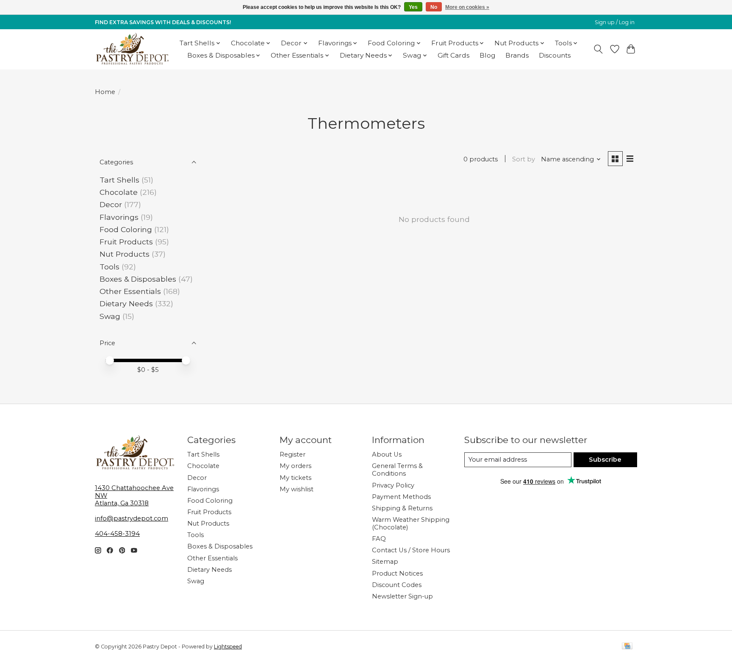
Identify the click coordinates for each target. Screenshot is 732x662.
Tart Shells (119, 179)
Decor (111, 204)
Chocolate (119, 192)
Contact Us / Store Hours (411, 550)
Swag (110, 316)
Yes (413, 7)
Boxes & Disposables (138, 278)
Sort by (523, 159)
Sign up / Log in (615, 22)
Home (105, 92)
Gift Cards (453, 55)
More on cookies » (467, 7)
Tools (109, 266)
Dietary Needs (126, 303)
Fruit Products (126, 241)
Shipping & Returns (402, 508)
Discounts (555, 55)
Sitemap (385, 561)
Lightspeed (228, 646)
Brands (517, 55)
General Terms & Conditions (397, 469)
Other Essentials (130, 291)
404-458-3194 (117, 533)
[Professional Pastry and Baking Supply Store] (132, 49)
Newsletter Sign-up (402, 596)
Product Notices (397, 573)
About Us (387, 454)
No (433, 7)
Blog (487, 55)
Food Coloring (126, 229)
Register (292, 454)
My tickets (295, 478)
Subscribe (605, 459)
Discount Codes (396, 585)
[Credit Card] (627, 647)
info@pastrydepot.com (131, 518)
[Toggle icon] (598, 49)
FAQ (379, 539)
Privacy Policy (393, 485)
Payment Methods (401, 497)
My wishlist (296, 489)
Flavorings (119, 217)
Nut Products (125, 253)
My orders (295, 466)
